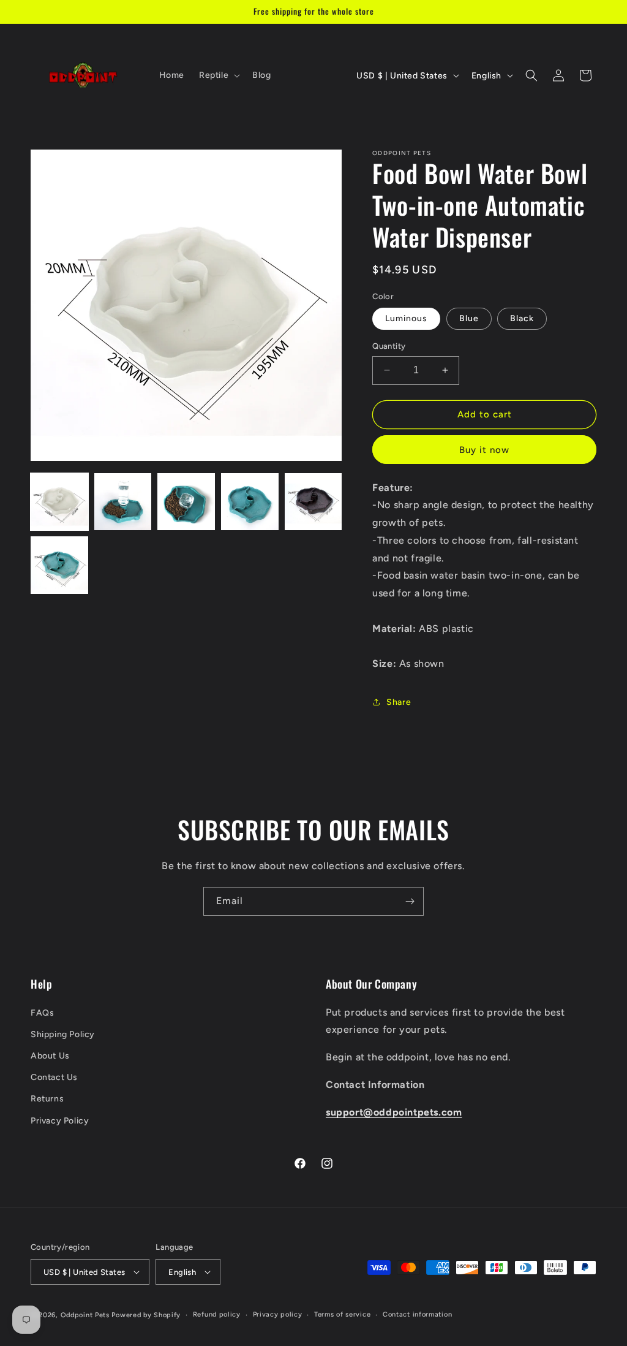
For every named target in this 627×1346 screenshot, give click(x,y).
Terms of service (342, 1314)
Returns (47, 1098)
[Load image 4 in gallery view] (250, 502)
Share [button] (398, 702)
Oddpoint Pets (85, 1315)
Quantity (388, 346)
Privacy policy (277, 1314)
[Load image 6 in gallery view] (59, 565)
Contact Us (54, 1077)
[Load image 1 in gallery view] (59, 502)
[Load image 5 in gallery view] (313, 502)
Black (522, 318)
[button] (218, 75)
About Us (50, 1056)
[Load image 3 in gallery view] (186, 502)
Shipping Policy (63, 1034)
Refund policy (217, 1314)
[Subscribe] (409, 901)
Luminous (406, 318)
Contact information (417, 1314)
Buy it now (484, 449)
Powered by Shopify (146, 1315)
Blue (469, 318)
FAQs (42, 1013)
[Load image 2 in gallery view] (123, 502)
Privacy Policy (60, 1121)
